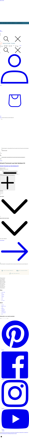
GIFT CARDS (3, 300)
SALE (2, 299)
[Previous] (0, 152)
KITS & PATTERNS (3, 294)
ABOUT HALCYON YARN (4, 306)
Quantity (1, 174)
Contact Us (1, 31)
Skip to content (2, 0)
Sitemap (15, 433)
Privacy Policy (8, 432)
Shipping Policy (21, 432)
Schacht (1, 160)
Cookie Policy (26, 432)
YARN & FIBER (3, 292)
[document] (14, 264)
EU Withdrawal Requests (10, 433)
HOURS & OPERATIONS (3, 309)
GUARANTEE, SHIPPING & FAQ (4, 311)
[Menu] (0, 34)
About (0, 30)
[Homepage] (7, 44)
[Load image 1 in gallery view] (13, 157)
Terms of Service (12, 432)
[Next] (0, 154)
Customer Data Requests (3, 433)
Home (1, 117)
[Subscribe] (7, 318)
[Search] (14, 39)
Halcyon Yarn (4, 432)
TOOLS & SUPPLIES (3, 296)
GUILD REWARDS (4, 312)
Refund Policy (17, 432)
